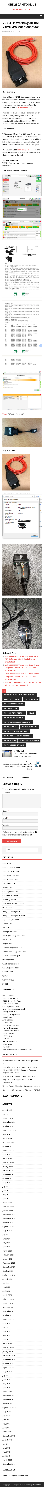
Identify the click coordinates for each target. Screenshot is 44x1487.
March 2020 (7, 1295)
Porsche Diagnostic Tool (12, 948)
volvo (31, 713)
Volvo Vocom (7, 972)
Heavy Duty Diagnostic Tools (14, 915)
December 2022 (8, 1170)
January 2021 (7, 1259)
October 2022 (7, 1178)
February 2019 (8, 1347)
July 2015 (6, 1444)
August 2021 (7, 1231)
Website (5, 825)
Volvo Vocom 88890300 (29, 740)
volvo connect (10, 727)
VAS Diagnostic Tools (10, 968)
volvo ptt (8, 736)
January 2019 (7, 1351)
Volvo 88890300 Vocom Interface (17, 722)
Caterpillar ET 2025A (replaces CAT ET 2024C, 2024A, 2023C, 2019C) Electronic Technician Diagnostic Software (20, 1070)
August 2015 (7, 1440)
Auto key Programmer (11, 1014)
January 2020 (7, 1303)
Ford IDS (5, 1039)
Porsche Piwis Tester (10, 1031)
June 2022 (6, 1190)
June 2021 (6, 1239)
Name (5, 811)
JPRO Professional (9, 1041)
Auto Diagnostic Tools (11, 998)
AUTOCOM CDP (8, 883)
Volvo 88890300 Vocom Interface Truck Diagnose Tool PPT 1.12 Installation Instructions (22, 668)
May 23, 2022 (9, 32)
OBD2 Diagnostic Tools (11, 1001)
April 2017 (6, 1428)
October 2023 (7, 1146)
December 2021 (8, 1214)
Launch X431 (7, 923)
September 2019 (9, 1319)
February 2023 (8, 1162)
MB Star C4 (6, 1047)
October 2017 (7, 1404)
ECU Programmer (9, 899)
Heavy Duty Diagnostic (11, 911)
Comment (6, 793)
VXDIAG (5, 976)
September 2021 (9, 1227)
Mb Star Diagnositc (10, 1028)
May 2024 (6, 1134)
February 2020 (8, 1299)
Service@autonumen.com (18, 1476)
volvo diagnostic (29, 727)
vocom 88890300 (31, 699)
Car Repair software (10, 895)
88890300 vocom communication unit (19, 695)
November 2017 (8, 1399)
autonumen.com (25, 108)
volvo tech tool (24, 736)
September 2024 (9, 1130)
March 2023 (7, 1158)
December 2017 (8, 1395)
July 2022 (6, 1186)
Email (4, 818)
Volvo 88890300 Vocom (13, 718)
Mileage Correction (9, 931)
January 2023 (7, 1166)
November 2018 (8, 1359)
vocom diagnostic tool (14, 713)
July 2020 (6, 1283)
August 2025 (7, 1110)
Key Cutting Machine (10, 919)
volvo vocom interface (14, 745)
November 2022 (8, 1174)
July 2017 (6, 1416)
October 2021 (7, 1223)
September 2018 (9, 1367)
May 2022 (6, 1194)
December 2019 (8, 1307)
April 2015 (6, 1456)
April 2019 (6, 1339)
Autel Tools (6, 863)
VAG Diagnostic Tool (10, 964)
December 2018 (8, 1355)
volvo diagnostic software (16, 731)
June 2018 (6, 1379)
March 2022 (7, 1202)
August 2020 (7, 1279)
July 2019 (6, 1327)
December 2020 (8, 1263)
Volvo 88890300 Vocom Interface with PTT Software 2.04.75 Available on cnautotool (21, 659)
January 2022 (7, 1210)
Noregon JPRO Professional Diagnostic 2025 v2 (21, 1090)
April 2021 (6, 1247)
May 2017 (6, 1424)
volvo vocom (10, 740)
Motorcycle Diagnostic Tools (13, 935)
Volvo (4, 414)
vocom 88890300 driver (13, 704)
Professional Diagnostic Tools (14, 951)
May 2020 (6, 1287)
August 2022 (7, 1182)
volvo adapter (23, 150)
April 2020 (6, 1291)
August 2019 (7, 1323)
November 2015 (8, 1436)
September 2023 (9, 1150)
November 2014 (8, 1464)
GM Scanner (7, 907)
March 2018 (7, 1392)
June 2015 (6, 1448)
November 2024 (8, 1122)
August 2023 (7, 1154)
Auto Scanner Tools (10, 879)
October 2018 (7, 1363)
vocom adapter (10, 708)
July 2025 (6, 1114)
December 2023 (8, 1142)
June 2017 (6, 1420)
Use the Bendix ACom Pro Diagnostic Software (21, 1086)
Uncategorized (8, 960)
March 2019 (7, 1343)
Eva (18, 32)
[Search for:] (22, 850)
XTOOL (5, 984)
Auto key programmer (11, 867)
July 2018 (6, 1375)
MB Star (5, 927)
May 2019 (6, 1335)
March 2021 (7, 1251)
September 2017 (9, 1408)
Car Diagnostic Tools (10, 1006)
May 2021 (6, 1243)
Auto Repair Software (10, 875)
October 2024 (7, 1126)
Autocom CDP (8, 1033)
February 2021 (8, 1255)
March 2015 (7, 1460)
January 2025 (7, 1118)
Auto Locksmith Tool (10, 871)
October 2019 (7, 1315)
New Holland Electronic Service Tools (17, 1049)
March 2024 (7, 1138)
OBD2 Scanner (8, 995)
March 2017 (7, 1432)
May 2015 (6, 1452)
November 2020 (8, 1267)
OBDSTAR (6, 939)
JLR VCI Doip (7, 1036)
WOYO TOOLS (8, 980)
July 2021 (6, 1235)
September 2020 (9, 1275)
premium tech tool (12, 699)
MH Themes (37, 1485)
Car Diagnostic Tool (10, 891)
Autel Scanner (7, 1020)
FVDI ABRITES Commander (13, 903)
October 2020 (7, 1271)
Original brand (7, 944)
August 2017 (7, 1412)
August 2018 (7, 1371)
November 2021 (8, 1219)
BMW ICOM (7, 887)
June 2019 (6, 1331)
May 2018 (6, 1383)
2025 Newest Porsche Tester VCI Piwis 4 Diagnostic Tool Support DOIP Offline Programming (18, 1079)
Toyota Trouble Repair (11, 956)
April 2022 (6, 1198)
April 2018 (6, 1387)
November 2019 (8, 1311)
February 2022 (8, 1206)
